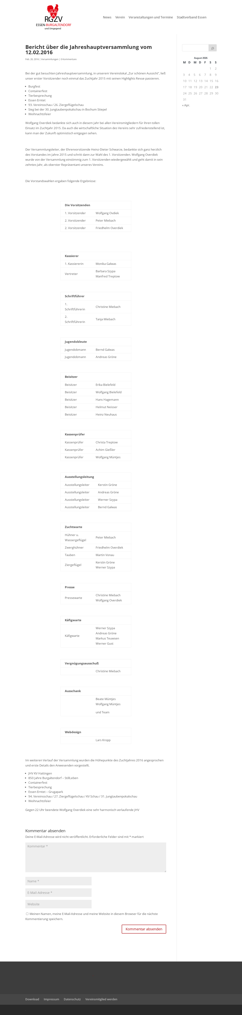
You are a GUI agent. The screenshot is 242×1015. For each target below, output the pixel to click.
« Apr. (186, 105)
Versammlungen (49, 59)
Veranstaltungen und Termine (151, 17)
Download (32, 999)
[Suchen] (213, 47)
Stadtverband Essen (191, 17)
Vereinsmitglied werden (101, 999)
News (107, 17)
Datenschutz (72, 999)
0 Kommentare (69, 59)
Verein (120, 17)
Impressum (51, 999)
